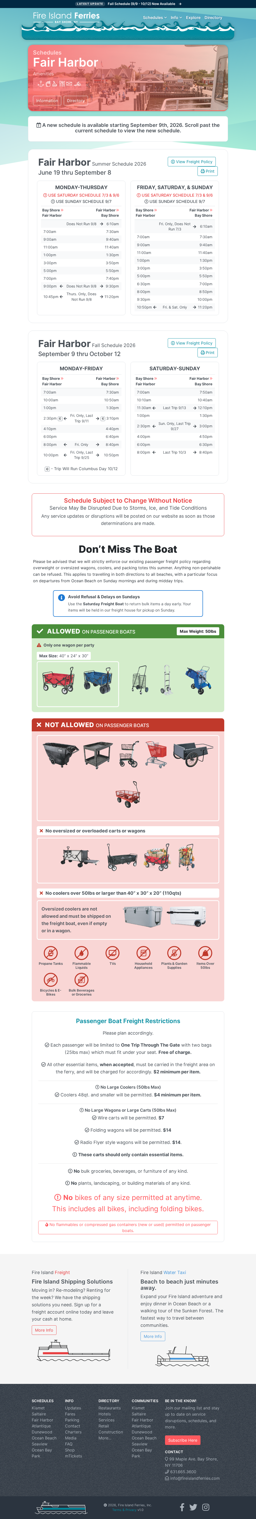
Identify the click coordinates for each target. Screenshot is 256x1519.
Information (47, 100)
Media (70, 1437)
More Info (44, 1330)
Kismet (38, 1407)
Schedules (153, 17)
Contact (72, 1425)
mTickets (73, 1455)
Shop (70, 1449)
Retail (103, 1425)
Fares (70, 1413)
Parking (72, 1419)
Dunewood (42, 1431)
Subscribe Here (182, 1440)
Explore (193, 17)
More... (104, 1437)
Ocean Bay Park (42, 1452)
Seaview (40, 1443)
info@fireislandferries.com (194, 1478)
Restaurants (109, 1407)
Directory (213, 17)
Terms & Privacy (124, 1510)
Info (174, 17)
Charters (73, 1431)
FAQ (68, 1443)
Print (210, 171)
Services (106, 1419)
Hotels (104, 1413)
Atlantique (41, 1425)
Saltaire (39, 1413)
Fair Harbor (42, 1419)
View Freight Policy (194, 161)
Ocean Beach (44, 1437)
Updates (73, 1407)
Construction (110, 1431)
